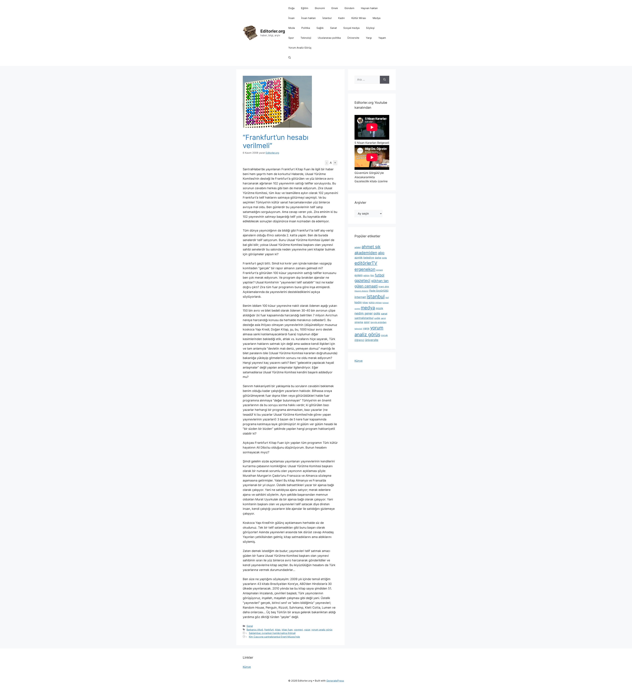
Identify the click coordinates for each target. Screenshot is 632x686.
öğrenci (359, 340)
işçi (387, 297)
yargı (366, 328)
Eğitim (304, 8)
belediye (368, 257)
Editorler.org (272, 31)
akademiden (366, 252)
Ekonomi (320, 8)
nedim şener (364, 313)
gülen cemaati (366, 286)
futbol (379, 275)
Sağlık (320, 27)
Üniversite (353, 37)
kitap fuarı (287, 629)
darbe (378, 257)
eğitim (366, 275)
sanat (384, 313)
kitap (277, 629)
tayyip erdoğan (378, 322)
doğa (384, 258)
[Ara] (384, 80)
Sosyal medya (351, 27)
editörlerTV (366, 263)
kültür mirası (375, 302)
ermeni (379, 270)
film (372, 275)
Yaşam (382, 37)
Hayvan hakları (369, 8)
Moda (291, 27)
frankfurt (269, 629)
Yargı (369, 37)
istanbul (376, 296)
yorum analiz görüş (321, 629)
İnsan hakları (308, 18)
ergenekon (365, 269)
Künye (359, 360)
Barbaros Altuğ (255, 629)
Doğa (291, 8)
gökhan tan (380, 281)
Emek (334, 8)
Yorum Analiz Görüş (299, 47)
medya (368, 307)
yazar (307, 629)
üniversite (371, 340)
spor (367, 322)
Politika (305, 27)
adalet (358, 247)
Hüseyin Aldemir (361, 291)
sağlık (377, 318)
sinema (359, 322)
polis (377, 313)
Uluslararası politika (329, 37)
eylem (359, 275)
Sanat (333, 27)
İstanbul (327, 18)
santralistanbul (364, 318)
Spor (291, 37)
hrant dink (384, 286)
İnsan (291, 18)
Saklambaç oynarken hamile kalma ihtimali (272, 633)
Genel (250, 626)
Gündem (349, 8)
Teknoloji (306, 37)
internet (360, 297)
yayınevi (298, 629)
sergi (383, 318)
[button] (289, 58)
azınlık (359, 257)
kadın (358, 302)
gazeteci (362, 280)
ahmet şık (371, 246)
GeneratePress (335, 680)
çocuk (384, 335)
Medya (376, 18)
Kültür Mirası (358, 18)
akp (381, 252)
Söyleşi (370, 27)
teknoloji (358, 329)
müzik (379, 308)
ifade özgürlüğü (378, 290)
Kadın (341, 18)
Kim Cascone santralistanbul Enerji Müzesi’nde (274, 636)
